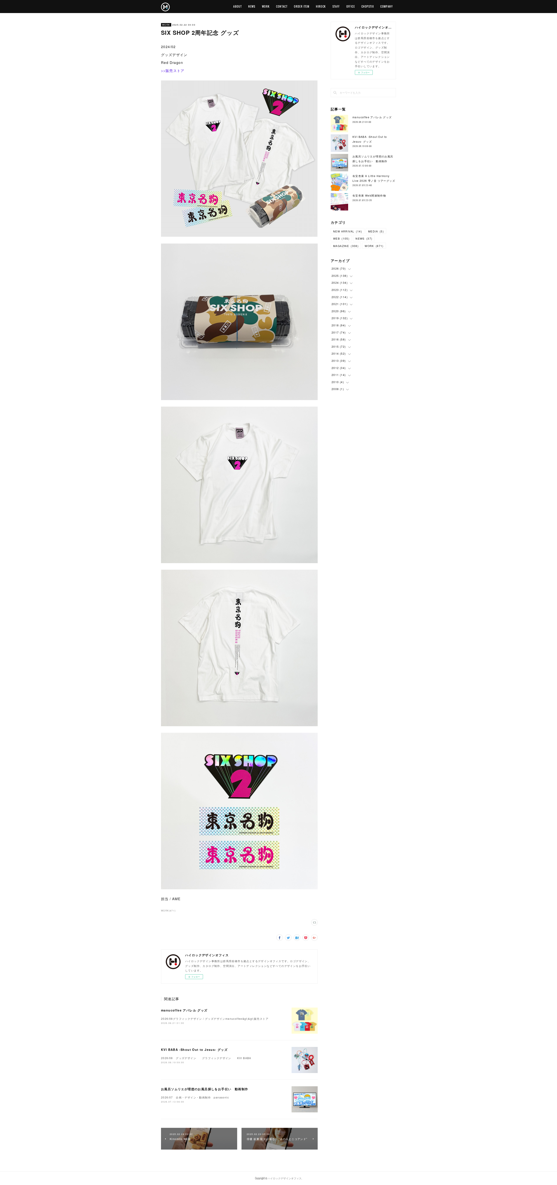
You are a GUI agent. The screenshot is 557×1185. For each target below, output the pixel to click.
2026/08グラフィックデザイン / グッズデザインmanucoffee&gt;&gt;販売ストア (214, 1018)
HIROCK (321, 6)
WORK (266, 6)
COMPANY (386, 6)
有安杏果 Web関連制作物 (369, 195)
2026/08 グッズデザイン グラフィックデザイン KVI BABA (206, 1058)
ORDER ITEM (301, 6)
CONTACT (281, 6)
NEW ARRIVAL (347, 231)
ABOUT (237, 6)
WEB (341, 238)
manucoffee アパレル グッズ (184, 1010)
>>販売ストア (173, 70)
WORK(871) (168, 910)
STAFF (336, 6)
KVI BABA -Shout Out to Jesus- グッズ (194, 1049)
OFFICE (350, 6)
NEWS (251, 6)
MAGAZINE (346, 246)
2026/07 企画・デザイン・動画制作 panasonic (195, 1097)
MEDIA (376, 231)
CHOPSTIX (367, 6)
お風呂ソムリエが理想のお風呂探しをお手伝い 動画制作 (204, 1089)
